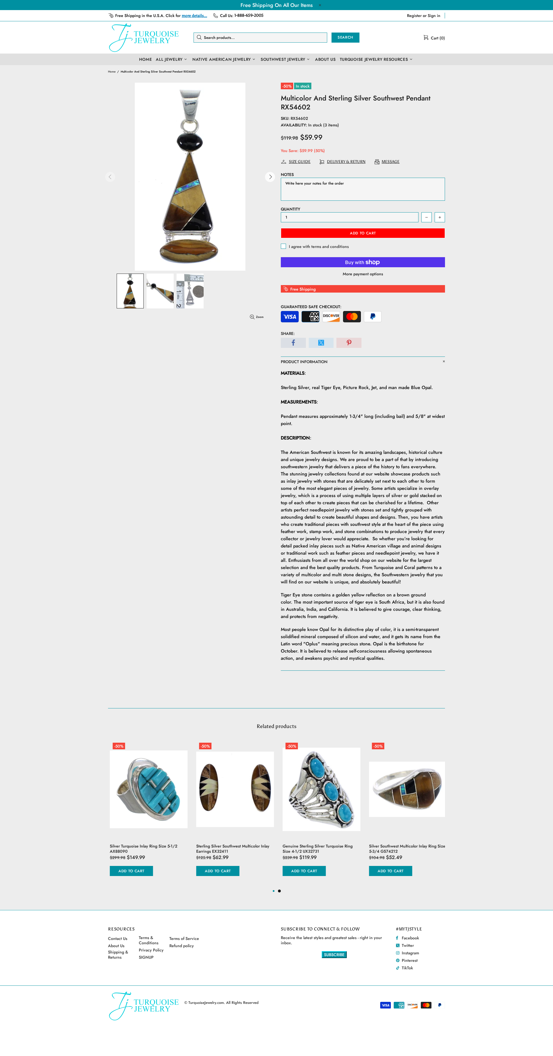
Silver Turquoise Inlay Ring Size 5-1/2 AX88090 (141, 848)
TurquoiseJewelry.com (144, 37)
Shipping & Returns (118, 954)
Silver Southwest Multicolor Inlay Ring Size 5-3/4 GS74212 (405, 848)
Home (111, 71)
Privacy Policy (151, 950)
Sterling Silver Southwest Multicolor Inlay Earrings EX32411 (231, 848)
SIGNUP (146, 957)
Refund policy (181, 945)
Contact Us (117, 938)
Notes (287, 174)
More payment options (363, 273)
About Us (116, 945)
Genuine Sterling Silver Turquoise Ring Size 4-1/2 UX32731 (316, 848)
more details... (194, 15)
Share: (288, 333)
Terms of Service (184, 938)
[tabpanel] (319, 814)
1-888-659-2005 (249, 15)
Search (345, 37)
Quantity (290, 209)
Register (414, 15)
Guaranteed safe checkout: (311, 306)
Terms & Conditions (148, 940)
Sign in (434, 15)
